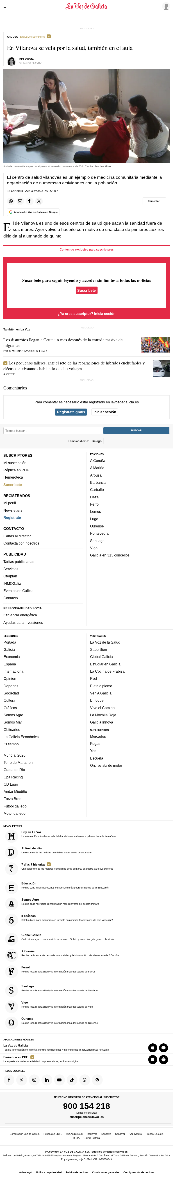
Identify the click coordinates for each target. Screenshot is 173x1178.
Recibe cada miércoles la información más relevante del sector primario (60, 901)
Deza (94, 497)
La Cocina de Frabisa (107, 671)
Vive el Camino (102, 708)
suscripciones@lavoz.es (87, 1117)
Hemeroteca (13, 477)
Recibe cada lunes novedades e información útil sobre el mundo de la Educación (65, 885)
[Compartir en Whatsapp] (11, 201)
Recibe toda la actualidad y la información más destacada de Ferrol (58, 969)
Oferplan (10, 576)
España (10, 664)
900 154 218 (86, 1106)
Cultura (9, 700)
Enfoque (97, 700)
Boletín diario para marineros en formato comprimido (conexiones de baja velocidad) (67, 918)
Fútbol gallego (15, 806)
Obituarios (12, 730)
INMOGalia (12, 583)
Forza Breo (12, 799)
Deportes (11, 686)
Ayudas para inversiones (23, 622)
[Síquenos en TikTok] (72, 1080)
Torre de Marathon (18, 762)
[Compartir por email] (20, 201)
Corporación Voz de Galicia (24, 1134)
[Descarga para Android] (163, 1047)
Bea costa (26, 59)
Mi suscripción (14, 463)
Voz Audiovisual (74, 1134)
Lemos (95, 511)
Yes (93, 751)
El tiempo (11, 744)
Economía (12, 657)
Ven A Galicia (101, 693)
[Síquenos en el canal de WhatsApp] (84, 1080)
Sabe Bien (98, 649)
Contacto (10, 598)
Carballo (97, 490)
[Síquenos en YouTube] (59, 1080)
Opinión (10, 678)
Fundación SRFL (52, 1134)
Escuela (96, 758)
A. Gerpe (9, 374)
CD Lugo (11, 784)
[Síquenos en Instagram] (34, 1080)
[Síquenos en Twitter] (21, 1080)
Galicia (9, 649)
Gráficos (10, 708)
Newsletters (12, 510)
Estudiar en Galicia (105, 664)
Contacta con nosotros (21, 543)
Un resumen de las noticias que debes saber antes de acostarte (56, 850)
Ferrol (95, 504)
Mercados (98, 736)
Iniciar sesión (104, 412)
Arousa (96, 475)
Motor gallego (14, 813)
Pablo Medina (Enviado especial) (25, 351)
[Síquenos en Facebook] (9, 1080)
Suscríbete (86, 290)
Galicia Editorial (92, 1138)
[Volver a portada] (86, 6)
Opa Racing (13, 777)
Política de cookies (77, 1172)
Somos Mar (13, 722)
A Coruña (97, 461)
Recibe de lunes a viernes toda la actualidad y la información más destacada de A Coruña (70, 953)
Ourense (97, 526)
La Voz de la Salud (105, 642)
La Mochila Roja (103, 715)
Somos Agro (13, 715)
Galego (97, 441)
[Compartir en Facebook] (29, 201)
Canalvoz (120, 1134)
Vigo (94, 548)
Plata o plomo (101, 686)
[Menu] (6, 6)
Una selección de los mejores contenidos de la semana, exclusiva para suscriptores (67, 866)
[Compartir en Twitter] (39, 201)
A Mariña (97, 468)
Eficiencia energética (20, 615)
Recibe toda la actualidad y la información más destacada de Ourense (59, 1020)
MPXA (76, 1138)
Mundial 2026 (14, 755)
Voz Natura (136, 1134)
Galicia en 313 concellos (110, 555)
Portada (10, 642)
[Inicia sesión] (165, 6)
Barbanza (98, 482)
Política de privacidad (49, 1172)
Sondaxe (106, 1134)
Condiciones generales (105, 1172)
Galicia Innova (101, 722)
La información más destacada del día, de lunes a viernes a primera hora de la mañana (68, 834)
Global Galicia (101, 657)
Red (93, 678)
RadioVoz (92, 1134)
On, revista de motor (106, 765)
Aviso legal (25, 1172)
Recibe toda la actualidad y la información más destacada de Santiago (59, 988)
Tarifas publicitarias (18, 562)
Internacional (14, 671)
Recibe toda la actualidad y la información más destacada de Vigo (57, 1004)
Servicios (10, 569)
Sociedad (11, 693)
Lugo (94, 519)
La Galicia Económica (21, 737)
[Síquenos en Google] (97, 1080)
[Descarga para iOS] (152, 1047)
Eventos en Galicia (18, 591)
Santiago (97, 541)
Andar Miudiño (15, 791)
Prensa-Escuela (154, 1134)
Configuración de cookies (138, 1172)
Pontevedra (99, 533)
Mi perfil (9, 503)
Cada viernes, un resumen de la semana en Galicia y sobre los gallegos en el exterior (68, 937)
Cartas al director (17, 536)
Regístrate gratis (71, 412)
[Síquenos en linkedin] (46, 1080)
